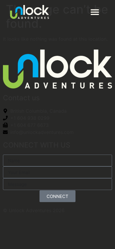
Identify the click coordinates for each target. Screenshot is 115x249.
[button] (95, 12)
